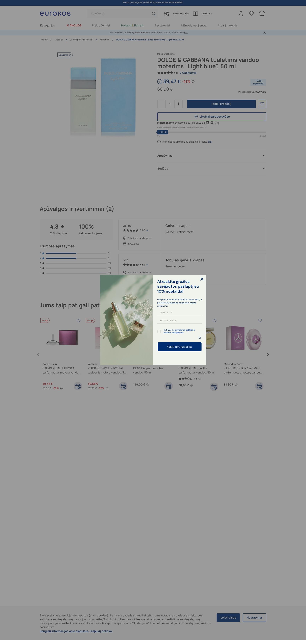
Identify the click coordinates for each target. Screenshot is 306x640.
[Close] (202, 279)
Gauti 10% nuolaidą (179, 346)
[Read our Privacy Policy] (200, 338)
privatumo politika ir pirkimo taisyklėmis (179, 331)
